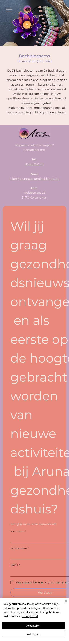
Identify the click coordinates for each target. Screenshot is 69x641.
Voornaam (18, 531)
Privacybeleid (30, 616)
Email (15, 565)
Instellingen (33, 634)
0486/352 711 (34, 164)
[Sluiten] (63, 603)
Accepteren (33, 625)
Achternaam (19, 548)
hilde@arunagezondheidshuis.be (34, 179)
